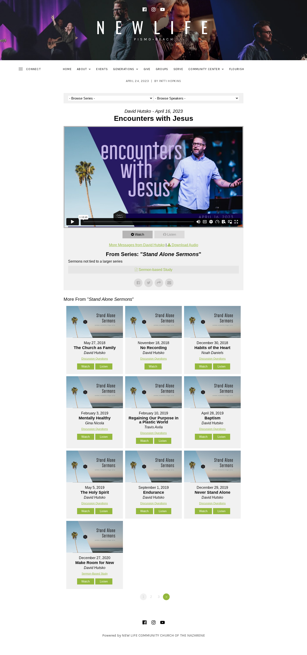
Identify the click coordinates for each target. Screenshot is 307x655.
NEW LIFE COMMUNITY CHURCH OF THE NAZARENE (163, 635)
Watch (139, 234)
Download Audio (185, 245)
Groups (162, 69)
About (85, 70)
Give (147, 69)
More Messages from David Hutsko (137, 245)
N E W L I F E (153, 27)
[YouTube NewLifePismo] (162, 9)
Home (67, 69)
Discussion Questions (94, 358)
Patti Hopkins (170, 81)
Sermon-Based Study (95, 573)
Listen (171, 234)
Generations (126, 70)
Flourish (236, 69)
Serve (178, 69)
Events (102, 69)
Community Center (207, 70)
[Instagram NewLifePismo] (153, 9)
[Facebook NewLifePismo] (144, 9)
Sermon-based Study (155, 270)
